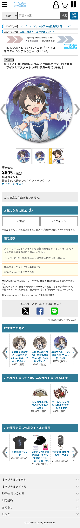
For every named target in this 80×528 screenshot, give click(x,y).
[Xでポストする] (25, 313)
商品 (22, 221)
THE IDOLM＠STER (16, 48)
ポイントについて (13, 184)
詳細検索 (74, 15)
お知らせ (7, 507)
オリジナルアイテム (14, 479)
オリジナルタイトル (14, 486)
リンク (6, 514)
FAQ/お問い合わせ (13, 493)
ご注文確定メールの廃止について (37, 31)
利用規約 (7, 500)
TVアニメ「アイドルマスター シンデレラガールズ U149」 (30, 49)
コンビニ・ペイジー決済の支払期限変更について (45, 26)
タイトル (60, 221)
